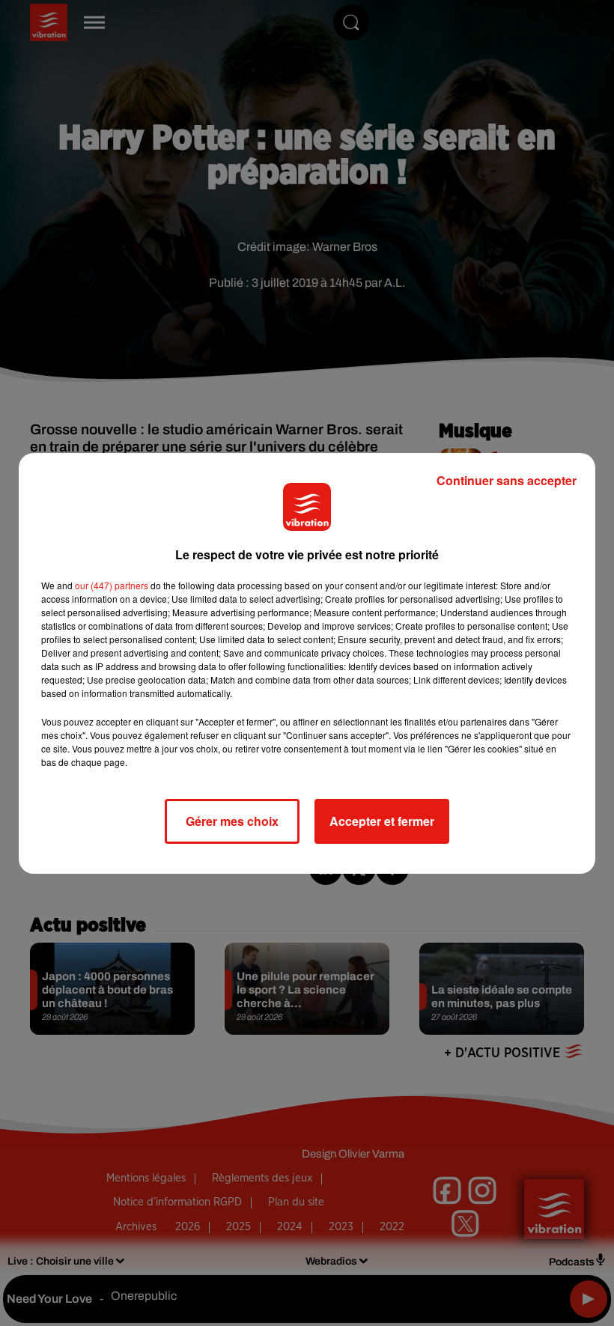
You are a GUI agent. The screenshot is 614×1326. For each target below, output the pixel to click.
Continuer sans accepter (507, 480)
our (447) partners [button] (111, 585)
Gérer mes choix (232, 821)
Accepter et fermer (381, 821)
